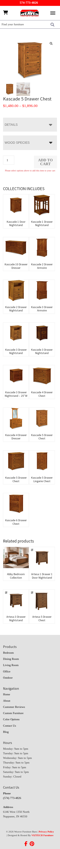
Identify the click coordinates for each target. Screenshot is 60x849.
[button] (51, 43)
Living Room (11, 665)
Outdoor (8, 677)
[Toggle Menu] (52, 12)
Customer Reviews (14, 706)
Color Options (11, 719)
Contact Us (9, 725)
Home (6, 694)
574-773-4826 (29, 2)
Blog (6, 731)
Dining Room (11, 658)
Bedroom (8, 652)
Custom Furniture (13, 713)
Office (6, 671)
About (6, 700)
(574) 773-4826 (12, 798)
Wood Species (17, 142)
